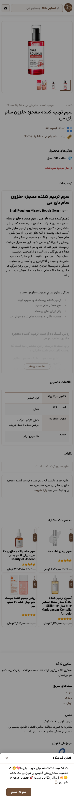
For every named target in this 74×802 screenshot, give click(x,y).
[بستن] (6, 758)
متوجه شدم (18, 792)
